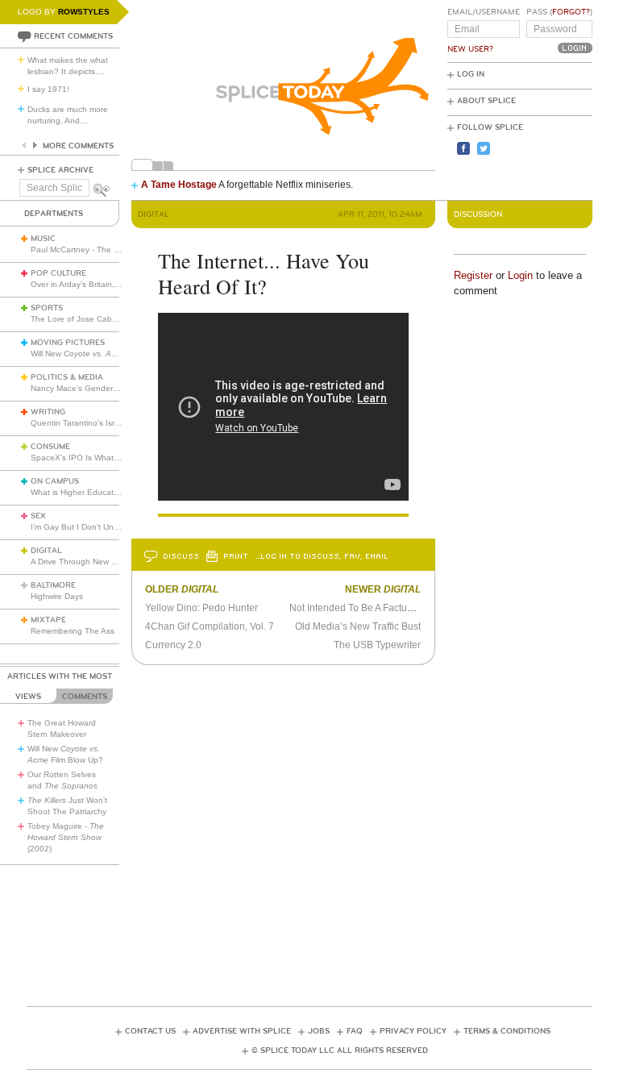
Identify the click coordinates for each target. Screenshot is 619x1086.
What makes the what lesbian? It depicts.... (67, 66)
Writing (48, 412)
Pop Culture (58, 273)
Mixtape (48, 620)
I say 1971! (48, 89)
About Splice (486, 101)
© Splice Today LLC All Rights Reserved (339, 1050)
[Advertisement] (320, 920)
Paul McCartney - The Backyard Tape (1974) (113, 249)
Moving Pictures (68, 342)
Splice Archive (60, 170)
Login (520, 275)
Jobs (319, 1031)
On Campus (55, 481)
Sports (47, 308)
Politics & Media (67, 377)
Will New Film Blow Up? (106, 353)
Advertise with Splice (242, 1031)
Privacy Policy (413, 1031)
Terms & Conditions (506, 1031)
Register (473, 275)
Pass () (559, 12)
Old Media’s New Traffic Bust (358, 626)
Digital (46, 550)
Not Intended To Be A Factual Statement (375, 608)
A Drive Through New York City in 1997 (102, 561)
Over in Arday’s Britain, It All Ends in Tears (108, 284)
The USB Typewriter (377, 645)
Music (43, 238)
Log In (470, 74)
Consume (50, 446)
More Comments (78, 146)
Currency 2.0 (173, 645)
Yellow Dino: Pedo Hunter (201, 608)
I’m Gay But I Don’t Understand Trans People (115, 526)
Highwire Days (57, 596)
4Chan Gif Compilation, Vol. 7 (209, 626)
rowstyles (84, 11)
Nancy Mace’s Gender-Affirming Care (99, 388)
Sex (38, 516)
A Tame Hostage (179, 184)
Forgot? (571, 12)
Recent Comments (73, 36)
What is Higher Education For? (87, 492)
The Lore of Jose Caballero (81, 318)
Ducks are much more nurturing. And (67, 115)
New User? (470, 49)
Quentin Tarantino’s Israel (78, 422)
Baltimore (53, 585)
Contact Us (150, 1031)
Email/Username (483, 12)
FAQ (355, 1031)
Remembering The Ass (72, 630)
